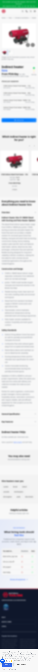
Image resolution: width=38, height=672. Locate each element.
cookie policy (17, 660)
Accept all (7, 665)
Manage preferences (9, 669)
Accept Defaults (21, 665)
